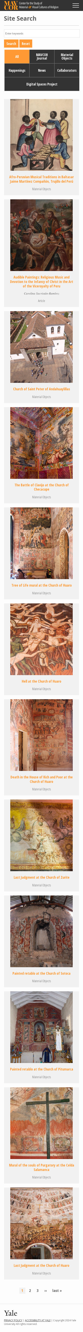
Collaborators (67, 70)
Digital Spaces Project (41, 84)
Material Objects (67, 56)
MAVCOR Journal (42, 56)
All (17, 56)
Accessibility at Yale (38, 1320)
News (42, 70)
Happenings (17, 70)
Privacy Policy (13, 1320)
